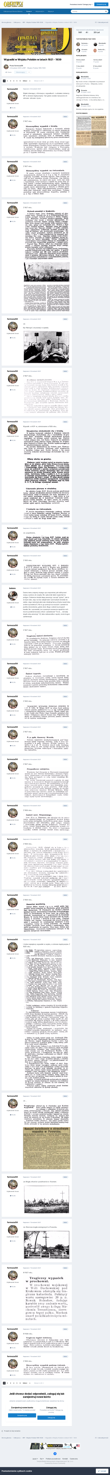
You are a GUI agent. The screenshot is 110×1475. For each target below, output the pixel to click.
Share (9, 72)
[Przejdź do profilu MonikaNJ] (95, 44)
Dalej (25, 81)
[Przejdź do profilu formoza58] (6, 66)
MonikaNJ (102, 43)
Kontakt (65, 1459)
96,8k (13, 108)
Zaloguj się (51, 1417)
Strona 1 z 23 (38, 81)
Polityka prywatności (53, 1459)
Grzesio (84, 49)
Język (34, 1459)
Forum (28, 11)
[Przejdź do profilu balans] (13, 596)
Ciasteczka (74, 1459)
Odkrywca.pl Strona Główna (13, 11)
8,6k (13, 607)
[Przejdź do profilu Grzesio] (78, 50)
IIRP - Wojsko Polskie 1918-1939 (34, 68)
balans (12, 588)
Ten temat (97, 11)
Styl (41, 1459)
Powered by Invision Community (55, 1463)
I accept (103, 1471)
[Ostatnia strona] (29, 81)
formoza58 (18, 66)
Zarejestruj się (101, 4)
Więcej (50, 11)
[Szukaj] (106, 11)
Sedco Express (103, 49)
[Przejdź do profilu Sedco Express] (95, 50)
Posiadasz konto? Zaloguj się (81, 4)
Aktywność (39, 11)
